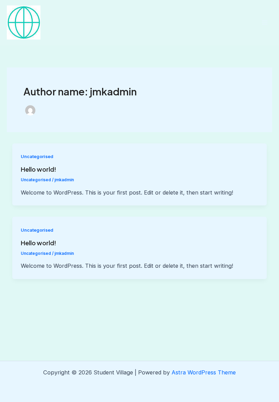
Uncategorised (37, 156)
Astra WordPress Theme (203, 372)
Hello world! (38, 169)
